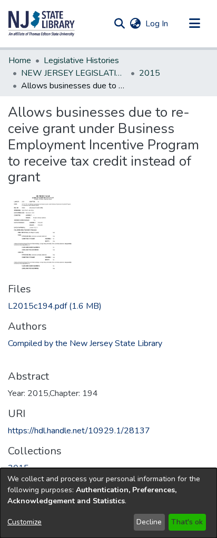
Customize (24, 522)
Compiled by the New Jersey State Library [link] (85, 343)
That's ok (187, 522)
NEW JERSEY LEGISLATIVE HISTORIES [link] (73, 73)
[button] (41, 24)
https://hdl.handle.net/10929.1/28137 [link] (79, 431)
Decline (149, 522)
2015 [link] (149, 73)
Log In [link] (157, 23)
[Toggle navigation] (194, 24)
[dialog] (108, 503)
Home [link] (19, 60)
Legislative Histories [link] (81, 60)
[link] (55, 306)
